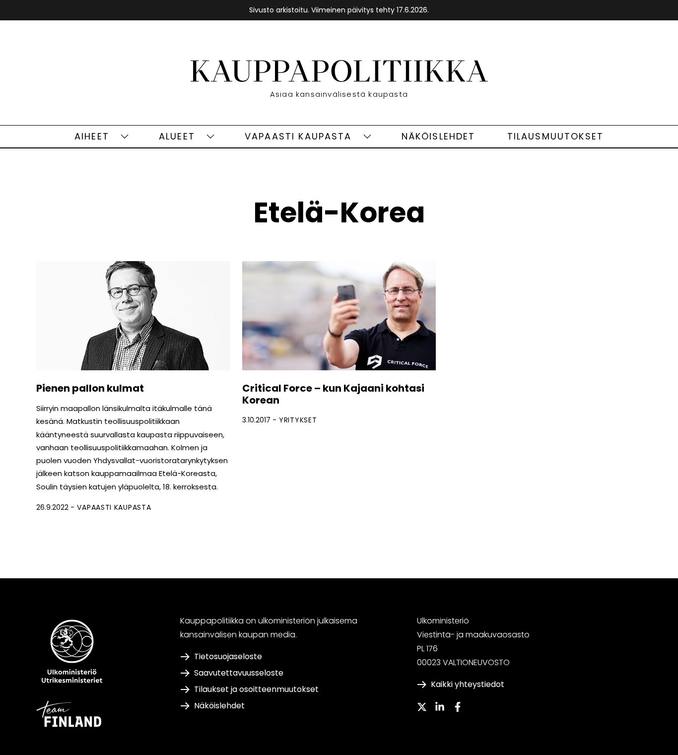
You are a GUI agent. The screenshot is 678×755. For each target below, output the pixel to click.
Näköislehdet (438, 136)
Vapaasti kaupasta (298, 136)
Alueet (177, 136)
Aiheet (91, 136)
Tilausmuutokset (555, 136)
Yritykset (298, 420)
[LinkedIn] (440, 707)
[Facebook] (458, 707)
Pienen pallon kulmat (90, 388)
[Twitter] (422, 707)
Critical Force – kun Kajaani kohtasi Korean (333, 394)
